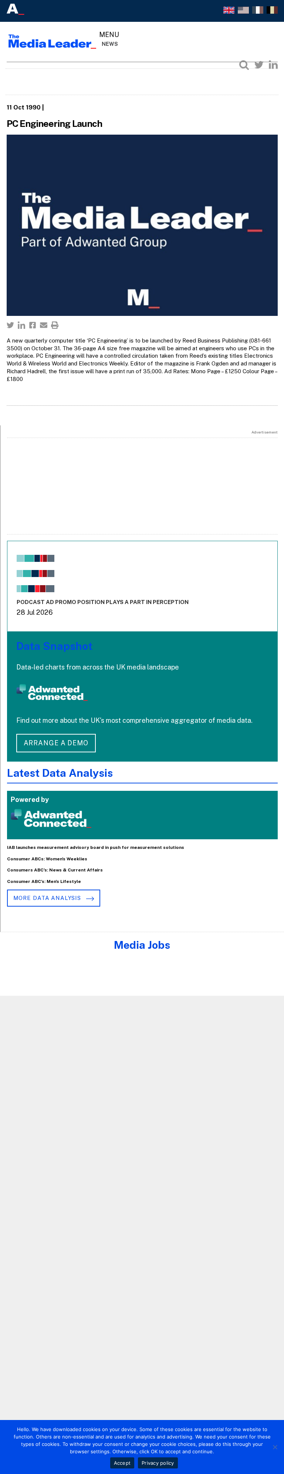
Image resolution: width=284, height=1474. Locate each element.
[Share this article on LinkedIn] (21, 325)
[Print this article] (54, 325)
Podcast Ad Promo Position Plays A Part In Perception (103, 602)
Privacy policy (158, 1463)
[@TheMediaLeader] (259, 64)
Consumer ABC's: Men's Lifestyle (44, 881)
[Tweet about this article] (10, 325)
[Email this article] (43, 325)
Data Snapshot (54, 646)
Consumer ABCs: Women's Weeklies (47, 858)
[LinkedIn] (273, 64)
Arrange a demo (56, 743)
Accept (122, 1463)
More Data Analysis (48, 898)
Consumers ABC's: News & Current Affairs (55, 870)
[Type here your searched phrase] (244, 64)
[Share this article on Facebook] (32, 325)
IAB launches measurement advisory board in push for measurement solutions (95, 847)
